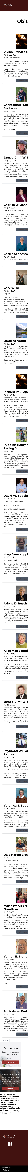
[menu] (25, 6)
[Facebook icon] (10, 1143)
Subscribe (11, 1062)
